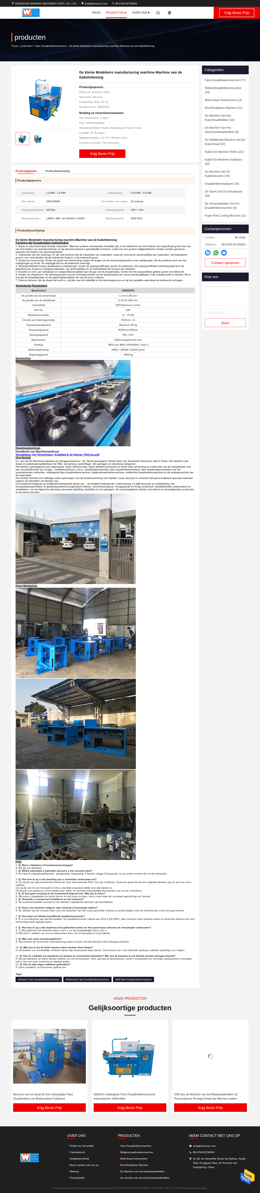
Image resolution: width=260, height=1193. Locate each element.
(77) (225, 80)
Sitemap (74, 1171)
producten (26, 45)
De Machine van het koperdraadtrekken (142, 1171)
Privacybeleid (77, 1177)
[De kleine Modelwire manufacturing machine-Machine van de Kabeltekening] (45, 100)
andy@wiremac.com (96, 3)
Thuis (96, 12)
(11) (225, 215)
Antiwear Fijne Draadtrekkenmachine (38, 979)
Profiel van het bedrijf (81, 1145)
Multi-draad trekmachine (134, 1158)
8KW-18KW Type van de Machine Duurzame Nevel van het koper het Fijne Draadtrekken (209, 1096)
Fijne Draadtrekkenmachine (50, 45)
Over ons (139, 12)
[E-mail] (224, 252)
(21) (223, 107)
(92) (223, 161)
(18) (222, 183)
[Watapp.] (215, 252)
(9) (222, 129)
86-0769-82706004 (126, 3)
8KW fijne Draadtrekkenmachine (133, 979)
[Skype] (207, 252)
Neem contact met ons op (84, 1165)
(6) (222, 205)
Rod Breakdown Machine (134, 1165)
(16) (223, 193)
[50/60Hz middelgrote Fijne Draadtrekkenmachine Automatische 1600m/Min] (49, 1056)
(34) (223, 90)
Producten (115, 12)
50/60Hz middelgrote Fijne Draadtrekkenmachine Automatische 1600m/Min (44, 1096)
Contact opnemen (225, 263)
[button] (17, 1063)
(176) (217, 173)
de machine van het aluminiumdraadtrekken (144, 1177)
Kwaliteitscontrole (79, 1158)
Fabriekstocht (77, 1152)
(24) (220, 117)
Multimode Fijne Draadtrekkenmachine (87, 979)
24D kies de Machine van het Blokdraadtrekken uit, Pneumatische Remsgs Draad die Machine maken (125, 1096)
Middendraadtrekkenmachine (136, 1152)
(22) (225, 142)
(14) (223, 100)
